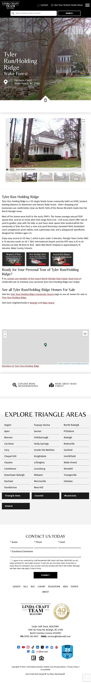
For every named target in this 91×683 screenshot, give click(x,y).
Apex (7, 431)
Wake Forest (16, 73)
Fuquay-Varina (42, 425)
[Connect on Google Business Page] (28, 651)
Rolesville (69, 443)
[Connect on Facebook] (18, 647)
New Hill (38, 487)
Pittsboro (69, 431)
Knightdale (40, 456)
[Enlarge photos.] (83, 120)
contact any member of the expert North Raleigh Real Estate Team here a (43, 278)
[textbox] (35, 13)
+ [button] (5, 332)
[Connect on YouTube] (23, 647)
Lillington (39, 462)
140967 (57, 633)
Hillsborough (41, 437)
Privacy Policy (36, 568)
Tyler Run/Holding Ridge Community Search (32, 294)
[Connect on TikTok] (32, 647)
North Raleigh (71, 425)
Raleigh (33, 303)
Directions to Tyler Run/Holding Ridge (20, 366)
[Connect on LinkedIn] (37, 647)
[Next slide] (83, 145)
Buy (33, 586)
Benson (8, 437)
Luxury (41, 586)
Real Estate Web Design (35, 674)
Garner (37, 431)
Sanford (68, 450)
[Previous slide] (7, 145)
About (45, 592)
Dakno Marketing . (57, 674)
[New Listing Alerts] (37, 266)
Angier (7, 425)
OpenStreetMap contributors (80, 363)
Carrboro (9, 443)
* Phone (38, 542)
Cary (6, 450)
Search (69, 13)
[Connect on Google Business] (47, 647)
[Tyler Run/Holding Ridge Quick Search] (61, 266)
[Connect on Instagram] (28, 647)
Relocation (54, 586)
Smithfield (70, 456)
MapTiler (67, 363)
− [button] (5, 335)
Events (74, 586)
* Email (61, 542)
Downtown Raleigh (14, 475)
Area (65, 586)
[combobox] (33, 13)
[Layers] (85, 333)
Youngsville (70, 475)
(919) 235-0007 (29, 636)
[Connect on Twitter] (42, 647)
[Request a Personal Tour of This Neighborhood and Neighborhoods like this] (13, 266)
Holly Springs (41, 443)
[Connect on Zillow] (51, 647)
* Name (14, 542)
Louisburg (39, 468)
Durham (8, 481)
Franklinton (10, 487)
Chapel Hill (10, 456)
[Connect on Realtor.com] (56, 647)
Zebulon (68, 481)
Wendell (68, 468)
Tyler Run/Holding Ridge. (14, 297)
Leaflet (60, 363)
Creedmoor (10, 468)
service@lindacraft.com (56, 636)
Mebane (38, 475)
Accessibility (45, 670)
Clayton (8, 462)
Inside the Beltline (44, 450)
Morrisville (40, 481)
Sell (25, 586)
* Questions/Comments (21, 551)
